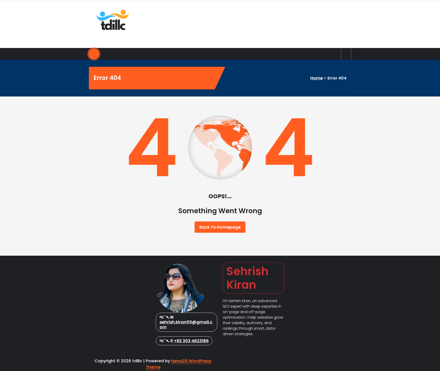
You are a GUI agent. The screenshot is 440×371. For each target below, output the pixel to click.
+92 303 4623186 (191, 341)
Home (316, 78)
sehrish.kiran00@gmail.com (186, 324)
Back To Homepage (220, 227)
